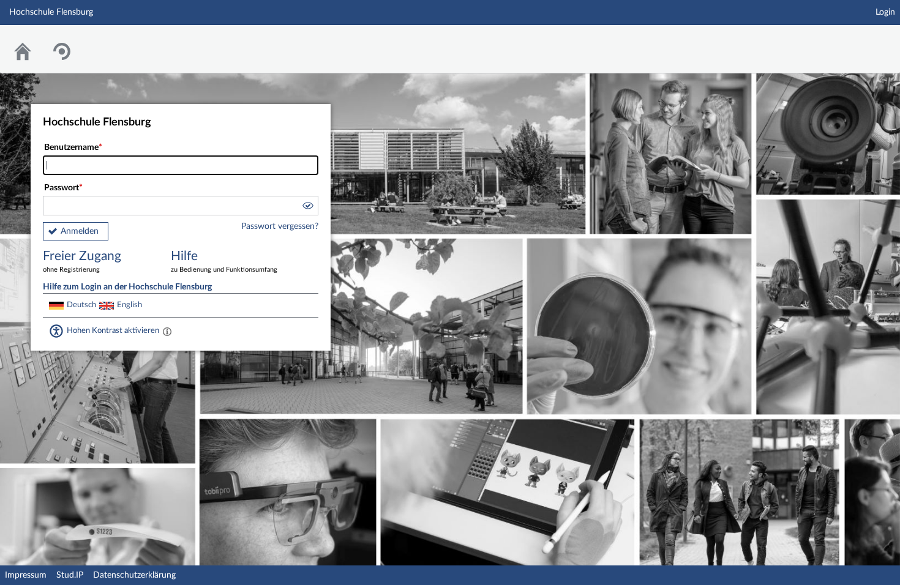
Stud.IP (69, 575)
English (129, 304)
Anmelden (80, 231)
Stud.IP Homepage (853, 41)
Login (885, 12)
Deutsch (81, 304)
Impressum (26, 575)
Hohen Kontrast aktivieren (113, 330)
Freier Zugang (82, 261)
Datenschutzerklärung (134, 575)
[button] (307, 207)
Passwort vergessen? (279, 226)
